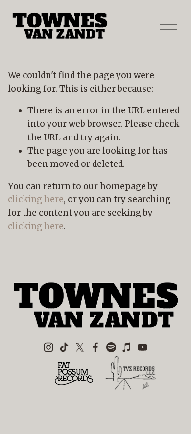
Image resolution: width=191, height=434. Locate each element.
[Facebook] (95, 347)
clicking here (36, 199)
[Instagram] (48, 347)
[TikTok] (64, 347)
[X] (80, 347)
